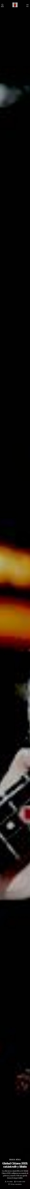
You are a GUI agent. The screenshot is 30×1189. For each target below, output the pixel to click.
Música (18, 1159)
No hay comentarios (16, 1184)
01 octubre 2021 (20, 1181)
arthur (11, 1181)
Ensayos (12, 1159)
